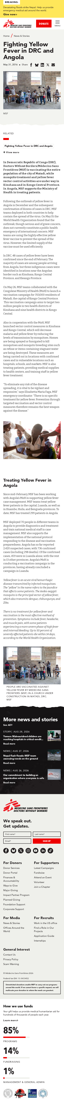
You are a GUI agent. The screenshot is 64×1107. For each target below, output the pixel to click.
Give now (9, 14)
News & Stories (22, 35)
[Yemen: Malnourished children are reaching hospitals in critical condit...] (32, 737)
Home (6, 35)
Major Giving (10, 890)
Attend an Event (43, 877)
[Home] (17, 24)
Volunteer (39, 882)
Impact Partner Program (16, 894)
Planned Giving (11, 899)
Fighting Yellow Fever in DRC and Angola (29, 145)
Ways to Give (10, 885)
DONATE (44, 23)
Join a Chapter (42, 886)
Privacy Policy (10, 959)
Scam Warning (11, 964)
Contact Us (9, 954)
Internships (40, 940)
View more (12, 152)
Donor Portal (10, 872)
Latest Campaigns (44, 868)
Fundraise (39, 872)
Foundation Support (14, 904)
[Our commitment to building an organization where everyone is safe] (32, 776)
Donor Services (11, 868)
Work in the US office (45, 923)
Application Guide (44, 935)
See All (7, 725)
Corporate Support (13, 909)
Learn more (10, 1020)
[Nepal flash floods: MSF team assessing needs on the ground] (32, 757)
